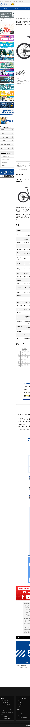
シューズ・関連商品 (22, 717)
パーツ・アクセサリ (5, 137)
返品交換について (7, 162)
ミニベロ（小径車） (6, 718)
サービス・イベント (5, 148)
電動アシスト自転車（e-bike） (7, 713)
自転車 (5, 8)
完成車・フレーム (5, 130)
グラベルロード (5, 716)
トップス (20, 713)
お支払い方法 (6, 156)
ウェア (16, 8)
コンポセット (21, 704)
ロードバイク (5, 700)
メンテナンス (4, 141)
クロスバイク (5, 702)
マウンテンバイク (6, 707)
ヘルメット (20, 711)
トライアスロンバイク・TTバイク (7, 709)
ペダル (19, 707)
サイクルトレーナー (5, 144)
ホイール (20, 700)
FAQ (4, 165)
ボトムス (20, 715)
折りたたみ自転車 (6, 704)
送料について (6, 159)
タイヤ (19, 702)
